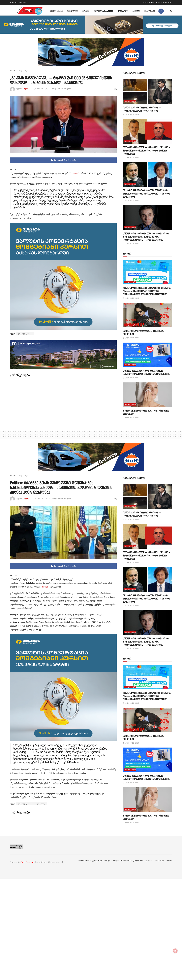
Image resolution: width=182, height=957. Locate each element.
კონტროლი (123, 11)
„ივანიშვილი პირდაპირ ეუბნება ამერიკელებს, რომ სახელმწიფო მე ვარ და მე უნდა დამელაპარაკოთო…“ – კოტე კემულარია (146, 236)
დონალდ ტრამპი (25, 334)
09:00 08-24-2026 (131, 418)
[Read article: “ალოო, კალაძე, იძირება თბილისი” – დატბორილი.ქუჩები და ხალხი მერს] (147, 91)
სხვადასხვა (149, 11)
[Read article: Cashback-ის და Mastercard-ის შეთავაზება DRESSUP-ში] (147, 315)
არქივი (169, 861)
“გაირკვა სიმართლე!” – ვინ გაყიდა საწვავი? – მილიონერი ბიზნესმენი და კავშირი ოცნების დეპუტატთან (146, 150)
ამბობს (77, 173)
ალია (26, 89)
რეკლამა (13, 2)
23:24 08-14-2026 (131, 114)
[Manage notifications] (175, 950)
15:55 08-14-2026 (131, 158)
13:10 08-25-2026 (131, 378)
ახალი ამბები (56, 11)
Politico (44, 587)
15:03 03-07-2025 (42, 89)
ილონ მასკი (41, 804)
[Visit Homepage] (30, 11)
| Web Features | (27, 862)
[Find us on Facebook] (161, 11)
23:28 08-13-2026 (131, 201)
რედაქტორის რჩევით (103, 11)
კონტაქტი (22, 2)
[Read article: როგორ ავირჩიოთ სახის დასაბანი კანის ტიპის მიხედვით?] (147, 394)
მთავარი (13, 71)
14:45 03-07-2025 (42, 499)
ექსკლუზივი (72, 11)
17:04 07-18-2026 (131, 244)
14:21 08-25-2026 (131, 298)
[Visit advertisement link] (91, 54)
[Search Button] (171, 11)
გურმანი (136, 11)
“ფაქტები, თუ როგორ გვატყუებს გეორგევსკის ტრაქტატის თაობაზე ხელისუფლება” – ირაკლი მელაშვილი (146, 193)
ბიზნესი (85, 11)
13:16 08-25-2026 (131, 338)
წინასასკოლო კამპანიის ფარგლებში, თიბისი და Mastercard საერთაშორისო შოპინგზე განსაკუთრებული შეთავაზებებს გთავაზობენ (147, 291)
